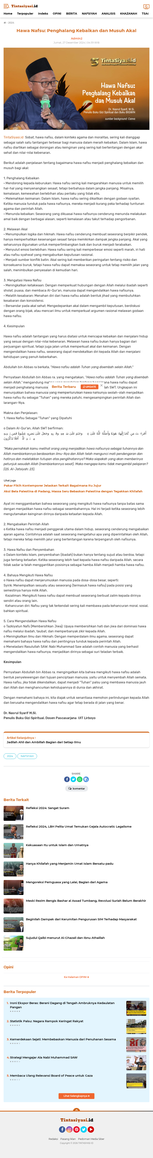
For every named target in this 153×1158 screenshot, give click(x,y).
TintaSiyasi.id (14, 137)
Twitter (85, 1134)
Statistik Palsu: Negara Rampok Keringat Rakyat (46, 1021)
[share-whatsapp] (79, 779)
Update (90, 386)
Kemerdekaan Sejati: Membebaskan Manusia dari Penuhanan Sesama (63, 1039)
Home (8, 13)
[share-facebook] (67, 779)
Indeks (43, 13)
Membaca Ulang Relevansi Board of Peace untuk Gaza (51, 1075)
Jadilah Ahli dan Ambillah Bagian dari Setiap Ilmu (44, 742)
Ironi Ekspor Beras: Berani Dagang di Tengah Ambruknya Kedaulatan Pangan (62, 1005)
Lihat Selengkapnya (76, 1095)
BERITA (71, 13)
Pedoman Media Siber (91, 1138)
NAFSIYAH (89, 13)
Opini (8, 967)
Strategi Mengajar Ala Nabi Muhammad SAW (43, 1057)
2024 (10, 756)
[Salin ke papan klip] (86, 779)
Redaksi (53, 1138)
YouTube (93, 1134)
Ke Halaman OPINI (75, 977)
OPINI (57, 13)
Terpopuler (25, 13)
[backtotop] (76, 1111)
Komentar (78, 788)
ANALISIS (108, 13)
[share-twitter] (73, 779)
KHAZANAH (128, 13)
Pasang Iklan (68, 1138)
